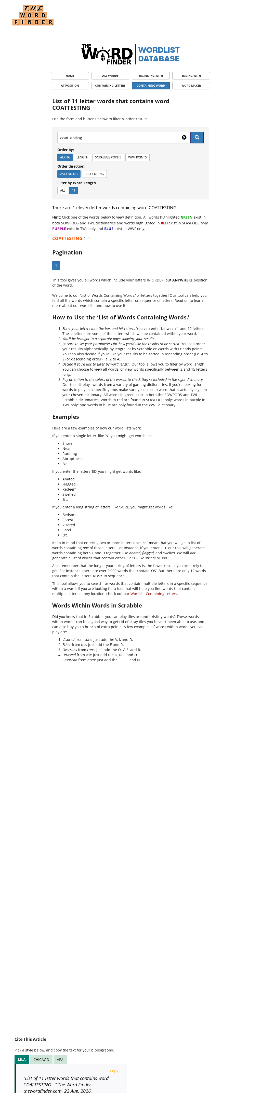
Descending (94, 174)
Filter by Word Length (76, 182)
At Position (70, 85)
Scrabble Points (108, 157)
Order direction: (71, 166)
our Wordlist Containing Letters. (151, 593)
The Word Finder (33, 15)
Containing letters (110, 85)
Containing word (151, 85)
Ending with (191, 75)
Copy (114, 1070)
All (62, 190)
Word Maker (191, 85)
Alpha (65, 157)
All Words (110, 75)
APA (60, 1059)
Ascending (69, 174)
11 (73, 190)
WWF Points (137, 157)
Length (82, 157)
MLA (22, 1059)
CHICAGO (41, 1059)
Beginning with (150, 75)
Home (70, 75)
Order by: (65, 149)
